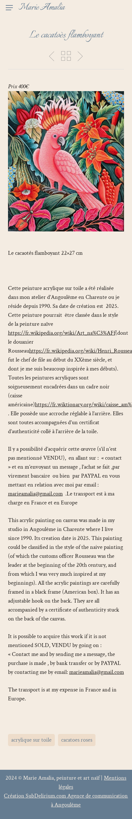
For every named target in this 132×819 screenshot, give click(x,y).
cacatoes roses (76, 740)
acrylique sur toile (31, 740)
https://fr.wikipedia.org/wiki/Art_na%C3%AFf (61, 333)
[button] (9, 7)
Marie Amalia (41, 8)
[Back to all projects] (66, 56)
